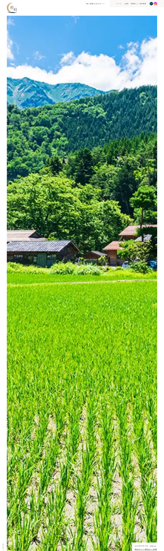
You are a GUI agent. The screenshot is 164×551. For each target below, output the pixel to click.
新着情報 (143, 4)
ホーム (119, 4)
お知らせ (153, 546)
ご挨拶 (126, 4)
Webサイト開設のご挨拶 (146, 549)
